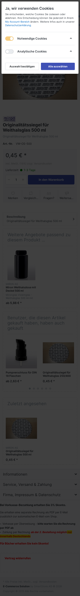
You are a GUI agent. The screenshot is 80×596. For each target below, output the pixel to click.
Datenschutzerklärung (18, 25)
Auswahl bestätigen (22, 66)
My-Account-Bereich (17, 21)
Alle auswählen (58, 66)
